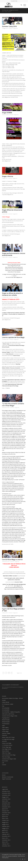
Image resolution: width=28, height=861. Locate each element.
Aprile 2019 (5, 808)
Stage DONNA (7, 113)
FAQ (3, 706)
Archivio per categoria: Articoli (10, 10)
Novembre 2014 (6, 836)
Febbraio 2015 (5, 834)
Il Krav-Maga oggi (6, 747)
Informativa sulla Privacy (8, 714)
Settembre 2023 (6, 795)
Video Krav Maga (6, 753)
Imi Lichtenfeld (5, 708)
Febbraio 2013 (5, 844)
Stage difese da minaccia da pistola (12, 211)
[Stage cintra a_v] (12, 248)
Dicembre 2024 (6, 791)
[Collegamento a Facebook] (20, 859)
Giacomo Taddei (6, 733)
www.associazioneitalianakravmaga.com (14, 587)
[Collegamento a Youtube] (23, 859)
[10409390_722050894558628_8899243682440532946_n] (12, 332)
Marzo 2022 (5, 801)
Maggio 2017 (5, 822)
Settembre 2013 (6, 840)
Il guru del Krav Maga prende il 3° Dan (13, 610)
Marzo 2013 (5, 842)
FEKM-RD (4, 735)
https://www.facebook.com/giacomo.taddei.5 (14, 589)
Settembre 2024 (6, 793)
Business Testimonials (7, 777)
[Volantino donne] (12, 107)
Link (3, 762)
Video (3, 725)
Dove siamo (5, 760)
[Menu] (24, 5)
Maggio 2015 (5, 828)
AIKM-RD (4, 741)
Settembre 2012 (6, 846)
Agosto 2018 (5, 814)
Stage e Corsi (5, 729)
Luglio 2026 (5, 789)
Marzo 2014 (5, 838)
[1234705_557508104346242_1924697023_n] (12, 287)
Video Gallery (5, 727)
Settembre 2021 (6, 803)
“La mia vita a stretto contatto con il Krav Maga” (13, 405)
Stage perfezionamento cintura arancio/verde (13, 254)
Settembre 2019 (6, 807)
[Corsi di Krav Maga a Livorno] (12, 554)
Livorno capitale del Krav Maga (13, 337)
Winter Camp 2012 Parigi (8, 737)
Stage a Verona (7, 176)
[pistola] (12, 204)
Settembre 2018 (6, 812)
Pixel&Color (15, 856)
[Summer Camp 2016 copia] (12, 21)
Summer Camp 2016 (9, 26)
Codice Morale (5, 702)
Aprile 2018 (5, 816)
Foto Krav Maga (6, 757)
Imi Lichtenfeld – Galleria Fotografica (11, 712)
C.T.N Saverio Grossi (7, 745)
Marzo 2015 (5, 832)
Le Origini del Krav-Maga (8, 739)
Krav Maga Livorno (6, 749)
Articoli (11, 28)
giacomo (16, 28)
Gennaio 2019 (5, 810)
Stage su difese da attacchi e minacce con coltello (12, 294)
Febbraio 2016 (5, 826)
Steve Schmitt (5, 751)
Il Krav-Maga (5, 731)
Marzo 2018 (5, 818)
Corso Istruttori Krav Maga (8, 755)
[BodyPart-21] (12, 398)
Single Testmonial (6, 779)
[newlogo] (11, 5)
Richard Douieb (6, 719)
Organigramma (5, 718)
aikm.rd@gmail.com (18, 586)
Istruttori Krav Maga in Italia (9, 759)
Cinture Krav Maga (6, 743)
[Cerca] (20, 5)
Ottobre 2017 (5, 820)
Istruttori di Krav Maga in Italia (9, 716)
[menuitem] (20, 5)
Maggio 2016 (5, 824)
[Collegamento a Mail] (25, 859)
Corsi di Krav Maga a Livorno (12, 559)
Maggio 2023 (5, 797)
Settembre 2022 (6, 799)
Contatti (4, 764)
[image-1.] (12, 601)
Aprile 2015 (5, 830)
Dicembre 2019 (6, 805)
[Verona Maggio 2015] (12, 171)
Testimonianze (5, 723)
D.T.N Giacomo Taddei (7, 704)
